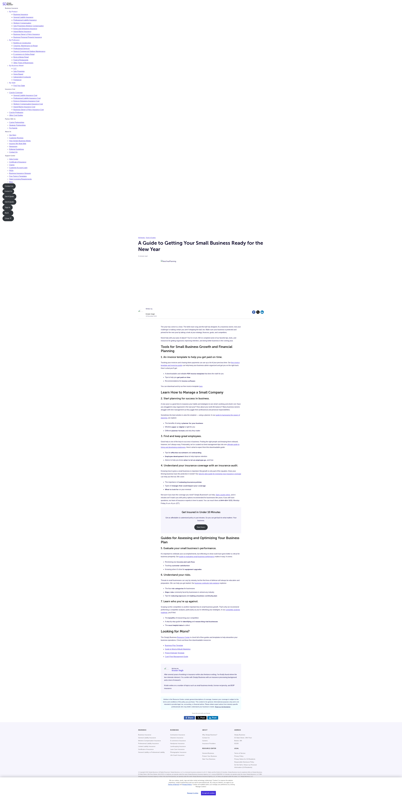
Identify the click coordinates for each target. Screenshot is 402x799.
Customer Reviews (16, 138)
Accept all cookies (208, 793)
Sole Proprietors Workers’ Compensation (28, 26)
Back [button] (7, 213)
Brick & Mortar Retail (21, 57)
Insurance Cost (10, 89)
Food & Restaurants (20, 60)
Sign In (7, 207)
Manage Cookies (192, 793)
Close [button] (7, 218)
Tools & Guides (151, 237)
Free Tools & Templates (18, 176)
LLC (15, 68)
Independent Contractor (22, 77)
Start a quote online (223, 495)
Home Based (18, 74)
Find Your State (19, 85)
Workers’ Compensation (22, 23)
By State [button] (12, 83)
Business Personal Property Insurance (27, 37)
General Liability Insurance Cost (25, 95)
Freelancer (17, 80)
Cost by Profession (16, 112)
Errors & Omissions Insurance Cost (26, 101)
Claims (11, 165)
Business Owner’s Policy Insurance (26, 34)
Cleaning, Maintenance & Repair (25, 46)
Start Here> (201, 527)
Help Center (13, 159)
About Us (8, 132)
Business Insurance (11, 8)
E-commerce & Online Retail (24, 54)
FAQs (11, 171)
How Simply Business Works (20, 141)
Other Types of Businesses (23, 63)
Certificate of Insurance (17, 162)
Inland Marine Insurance (22, 32)
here (200, 386)
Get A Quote (9, 196)
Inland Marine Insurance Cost (24, 107)
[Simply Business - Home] (8, 4)
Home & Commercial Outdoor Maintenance (29, 51)
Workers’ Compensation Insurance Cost (28, 104)
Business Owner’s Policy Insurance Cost (28, 110)
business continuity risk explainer (207, 583)
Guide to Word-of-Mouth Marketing (177, 649)
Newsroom (13, 146)
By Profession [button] (14, 40)
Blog (11, 182)
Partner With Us (10, 119)
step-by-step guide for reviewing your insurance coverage (220, 474)
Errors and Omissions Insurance (25, 29)
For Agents (13, 128)
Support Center (10, 156)
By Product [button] (13, 12)
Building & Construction (22, 43)
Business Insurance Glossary (20, 173)
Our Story (12, 135)
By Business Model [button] (16, 66)
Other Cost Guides (16, 115)
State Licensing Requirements (20, 179)
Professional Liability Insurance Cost (27, 98)
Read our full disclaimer (223, 707)
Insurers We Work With (17, 144)
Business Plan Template (174, 645)
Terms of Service (173, 784)
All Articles (141, 237)
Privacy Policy (187, 784)
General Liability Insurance (23, 17)
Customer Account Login (18, 168)
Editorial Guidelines (16, 149)
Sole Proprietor (19, 71)
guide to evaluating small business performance (197, 556)
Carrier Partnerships (16, 122)
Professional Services (21, 49)
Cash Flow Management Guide (176, 656)
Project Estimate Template (174, 653)
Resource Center (183, 637)
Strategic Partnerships (17, 125)
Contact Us (13, 152)
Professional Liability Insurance (25, 20)
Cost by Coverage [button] (16, 93)
